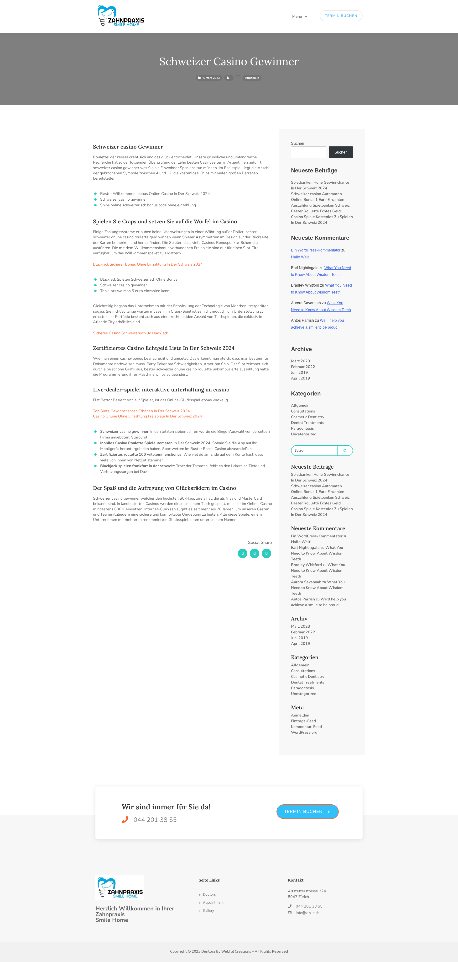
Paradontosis (302, 428)
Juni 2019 (299, 372)
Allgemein (300, 405)
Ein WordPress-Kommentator (315, 250)
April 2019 (300, 378)
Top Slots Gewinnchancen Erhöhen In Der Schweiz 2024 (141, 411)
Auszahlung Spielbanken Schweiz (320, 205)
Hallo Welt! (300, 257)
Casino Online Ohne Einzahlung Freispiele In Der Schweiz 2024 (147, 416)
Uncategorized (303, 434)
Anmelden (300, 715)
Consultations (303, 411)
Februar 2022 (303, 366)
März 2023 (300, 361)
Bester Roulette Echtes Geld (316, 211)
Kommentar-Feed (306, 726)
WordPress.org (304, 732)
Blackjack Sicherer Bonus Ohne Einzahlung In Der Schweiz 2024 (148, 264)
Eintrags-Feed (303, 721)
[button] (207, 894)
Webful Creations (236, 951)
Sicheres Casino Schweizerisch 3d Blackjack (130, 333)
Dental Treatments (307, 422)
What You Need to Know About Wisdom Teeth (317, 553)
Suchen (297, 143)
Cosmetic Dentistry (307, 417)
